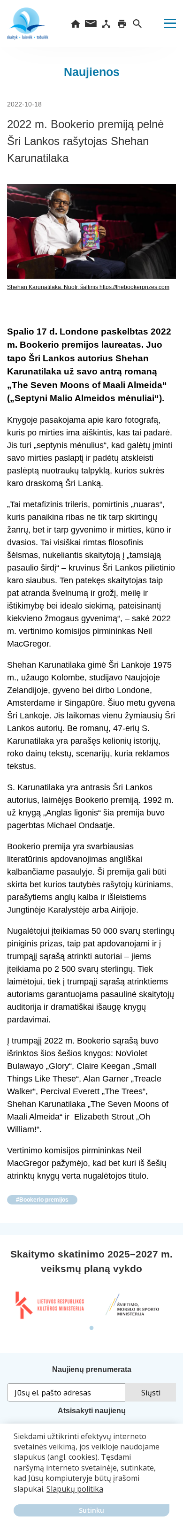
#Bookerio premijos (42, 1199)
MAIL (91, 23)
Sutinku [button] (91, 1510)
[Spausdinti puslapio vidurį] (122, 23)
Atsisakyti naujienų (92, 1411)
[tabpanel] (49, 1305)
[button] (15, 1495)
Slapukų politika (74, 1489)
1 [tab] (91, 1328)
